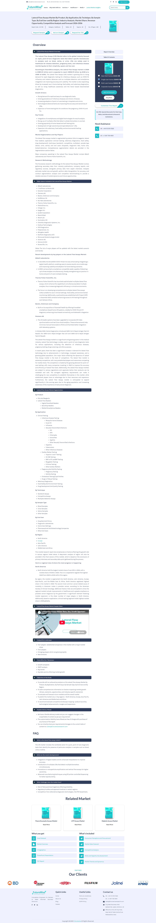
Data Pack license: (109, 76)
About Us (58, 898)
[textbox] (119, 7)
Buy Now (109, 98)
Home (46, 7)
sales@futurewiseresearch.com (36, 2)
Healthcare (73, 7)
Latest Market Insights (93, 7)
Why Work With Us (55, 7)
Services (65, 7)
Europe (40, 541)
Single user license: (110, 79)
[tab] (109, 52)
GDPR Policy (82, 901)
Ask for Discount (109, 92)
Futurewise (77, 921)
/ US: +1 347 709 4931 (64, 2)
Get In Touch (124, 2)
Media (82, 7)
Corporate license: (109, 87)
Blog (56, 901)
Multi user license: (109, 83)
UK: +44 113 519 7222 (54, 2)
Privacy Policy (83, 898)
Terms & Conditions (85, 896)
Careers (57, 904)
